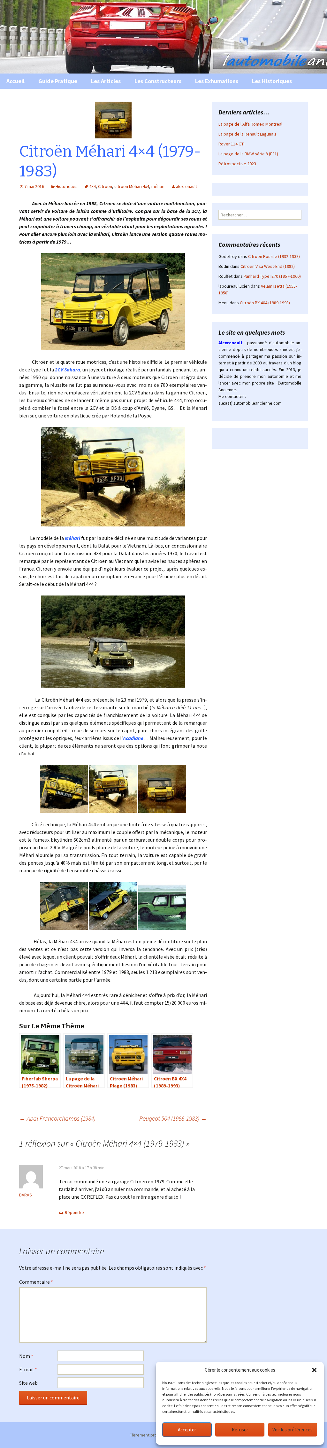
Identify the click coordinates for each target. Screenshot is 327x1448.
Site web (28, 1383)
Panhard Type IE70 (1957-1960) (272, 276)
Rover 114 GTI (231, 144)
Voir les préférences (292, 1430)
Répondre (74, 1212)
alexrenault (186, 186)
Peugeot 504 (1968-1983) (173, 1118)
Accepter (187, 1430)
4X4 (92, 186)
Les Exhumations (216, 81)
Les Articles (106, 81)
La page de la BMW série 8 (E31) (248, 154)
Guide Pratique (57, 81)
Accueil (15, 81)
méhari (157, 186)
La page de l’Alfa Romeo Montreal (250, 124)
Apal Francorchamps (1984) (57, 1118)
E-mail (28, 1369)
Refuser (240, 1430)
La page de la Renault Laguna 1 (247, 134)
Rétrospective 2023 (237, 164)
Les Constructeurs (157, 81)
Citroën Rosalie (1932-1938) (274, 256)
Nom (26, 1356)
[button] (314, 1370)
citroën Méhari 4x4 (131, 186)
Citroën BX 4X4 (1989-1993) (265, 303)
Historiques (67, 186)
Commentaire (36, 1282)
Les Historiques (272, 81)
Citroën (105, 186)
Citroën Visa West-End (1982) (267, 266)
